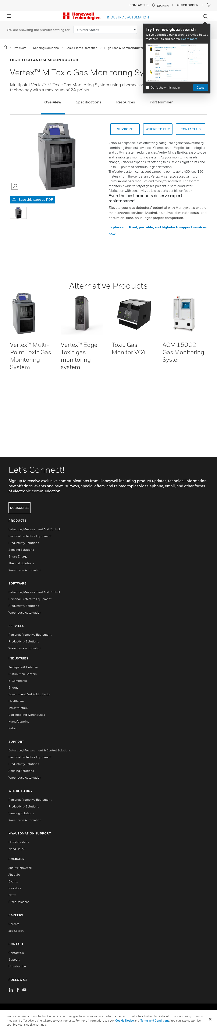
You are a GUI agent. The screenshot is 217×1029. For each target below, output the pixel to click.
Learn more (189, 39)
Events (13, 881)
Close (200, 87)
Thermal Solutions (21, 563)
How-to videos (18, 842)
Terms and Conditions (154, 1020)
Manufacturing (18, 721)
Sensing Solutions (21, 549)
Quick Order (187, 5)
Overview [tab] (52, 102)
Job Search (16, 930)
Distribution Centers (22, 674)
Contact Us (16, 952)
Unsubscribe (17, 966)
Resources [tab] (125, 102)
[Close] (210, 1019)
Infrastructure (18, 708)
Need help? (16, 849)
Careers (13, 924)
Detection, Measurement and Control (34, 529)
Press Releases (18, 901)
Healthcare (16, 701)
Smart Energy (17, 556)
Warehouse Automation (24, 570)
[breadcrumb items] (5, 47)
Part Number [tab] (161, 102)
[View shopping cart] (209, 5)
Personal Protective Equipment (29, 536)
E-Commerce (17, 680)
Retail (12, 728)
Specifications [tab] (88, 102)
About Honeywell (20, 867)
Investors (14, 888)
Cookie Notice (124, 1020)
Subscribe (19, 508)
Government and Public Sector (29, 694)
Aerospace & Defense (23, 667)
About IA (14, 874)
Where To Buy (158, 129)
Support (125, 129)
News (12, 895)
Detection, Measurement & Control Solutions (39, 750)
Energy (13, 687)
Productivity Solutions (23, 543)
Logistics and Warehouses (26, 714)
